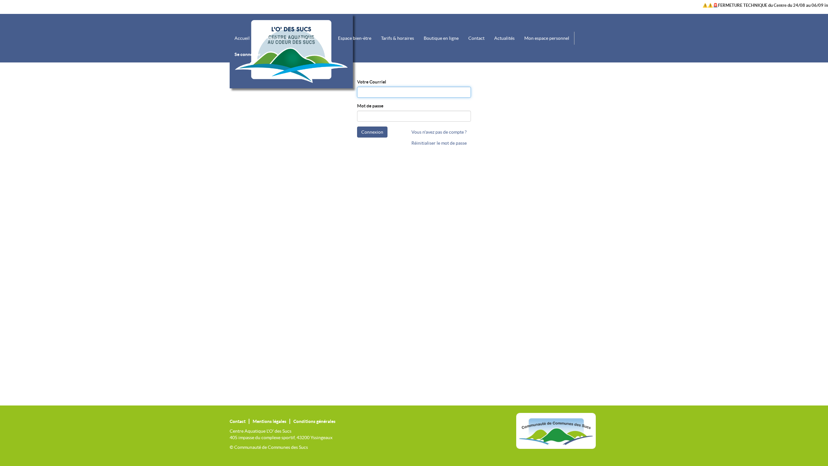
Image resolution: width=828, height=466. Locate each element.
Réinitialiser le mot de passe (439, 143)
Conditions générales (314, 421)
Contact (237, 421)
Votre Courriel (371, 81)
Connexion (372, 132)
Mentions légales (269, 421)
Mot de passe (370, 105)
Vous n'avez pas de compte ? (439, 132)
